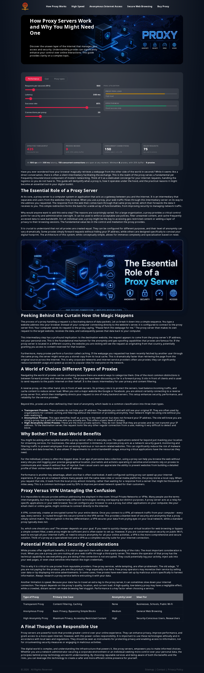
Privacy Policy (175, 669)
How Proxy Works (56, 6)
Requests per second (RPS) (62, 86)
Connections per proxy (62, 112)
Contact (161, 669)
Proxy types (59, 79)
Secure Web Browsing (139, 6)
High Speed (78, 6)
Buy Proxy (163, 6)
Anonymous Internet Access (106, 6)
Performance (33, 79)
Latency (62, 94)
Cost (47, 79)
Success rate (62, 103)
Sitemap (149, 669)
